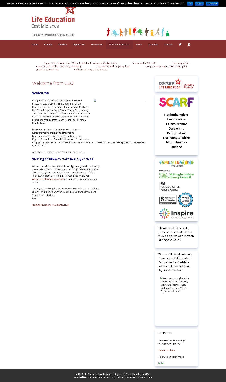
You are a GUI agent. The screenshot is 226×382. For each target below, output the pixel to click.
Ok (190, 3)
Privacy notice (145, 377)
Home (35, 44)
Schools (48, 44)
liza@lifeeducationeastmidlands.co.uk (50, 204)
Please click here (166, 350)
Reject (199, 3)
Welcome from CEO (119, 44)
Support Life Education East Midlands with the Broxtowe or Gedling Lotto (80, 63)
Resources (97, 44)
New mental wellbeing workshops (113, 66)
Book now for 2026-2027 (144, 63)
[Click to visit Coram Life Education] (176, 88)
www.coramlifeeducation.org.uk (47, 178)
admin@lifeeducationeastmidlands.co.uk (94, 377)
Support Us (79, 44)
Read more (212, 3)
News (139, 44)
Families (62, 44)
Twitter (119, 377)
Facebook (131, 377)
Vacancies (153, 44)
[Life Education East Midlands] (100, 19)
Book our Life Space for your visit (90, 69)
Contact (168, 44)
